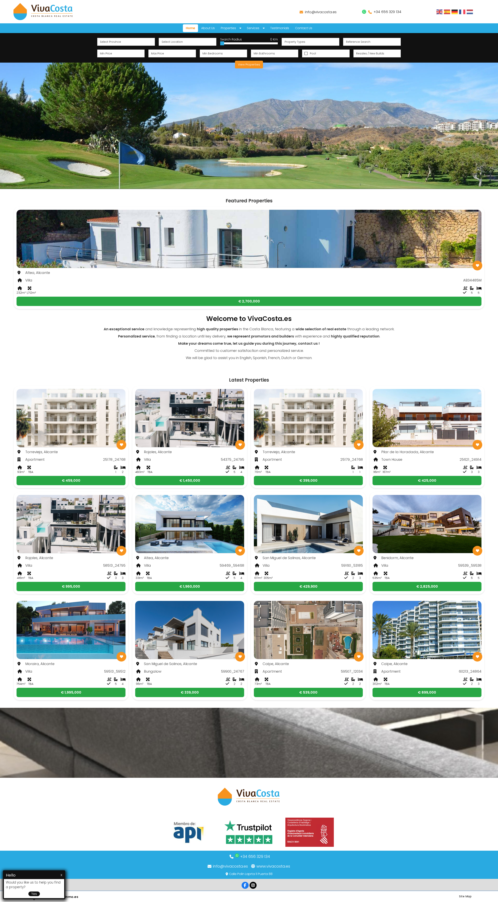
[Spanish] (447, 12)
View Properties (249, 64)
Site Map (465, 896)
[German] (455, 12)
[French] (462, 12)
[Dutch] (470, 12)
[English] (439, 12)
